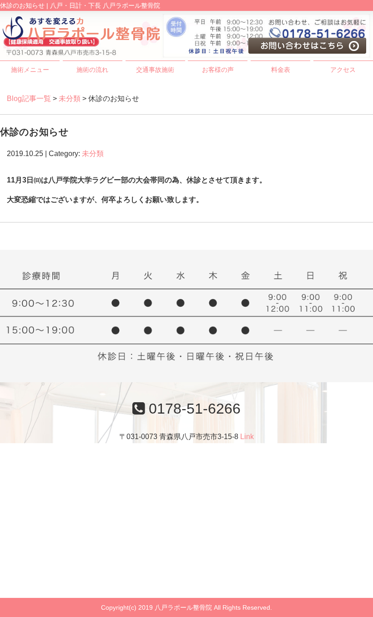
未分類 (70, 98)
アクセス (343, 69)
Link (247, 436)
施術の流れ (92, 69)
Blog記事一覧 (29, 98)
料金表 (280, 69)
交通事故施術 (155, 69)
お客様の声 (218, 69)
